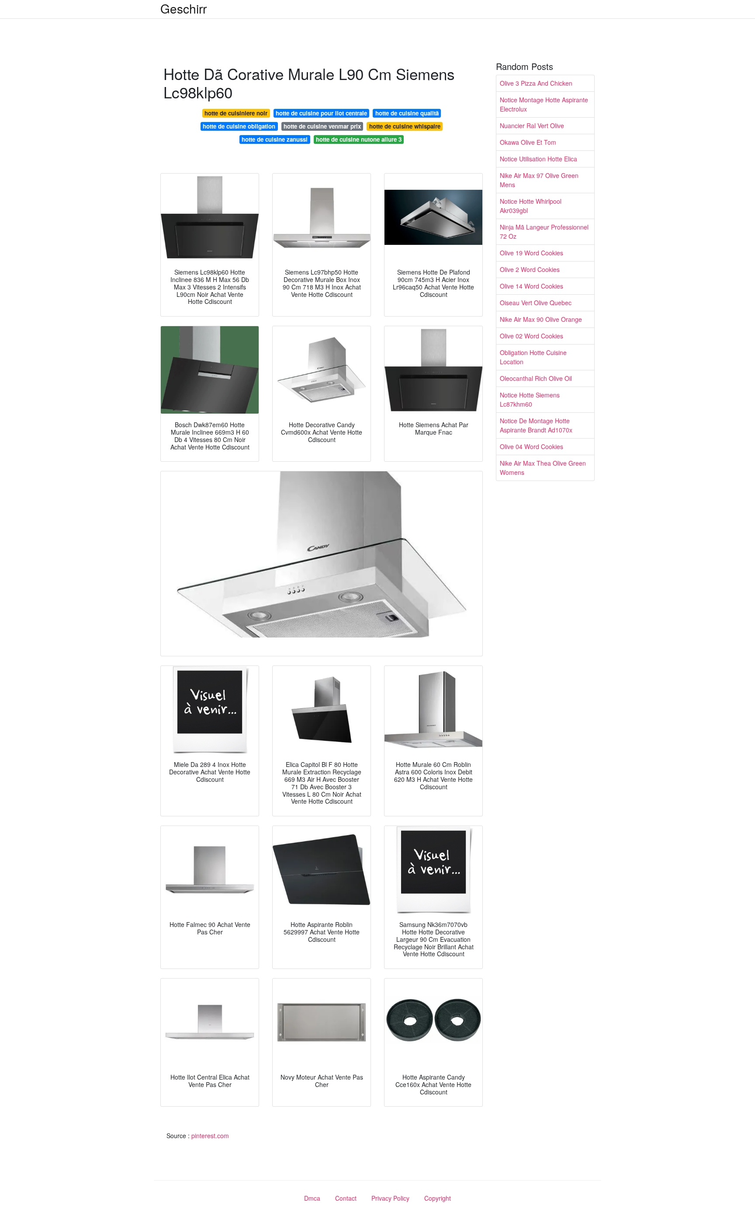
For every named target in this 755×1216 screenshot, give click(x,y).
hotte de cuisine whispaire (404, 126)
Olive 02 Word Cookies (531, 335)
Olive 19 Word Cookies (531, 252)
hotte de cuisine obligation (239, 126)
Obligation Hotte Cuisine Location (533, 357)
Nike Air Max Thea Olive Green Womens (543, 468)
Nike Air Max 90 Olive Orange (541, 319)
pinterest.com (210, 1135)
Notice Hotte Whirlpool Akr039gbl (530, 206)
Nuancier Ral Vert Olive (532, 125)
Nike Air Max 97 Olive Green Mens (539, 180)
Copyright (437, 1198)
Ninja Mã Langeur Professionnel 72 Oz (544, 231)
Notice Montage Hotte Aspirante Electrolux (544, 104)
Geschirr (183, 8)
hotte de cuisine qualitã (407, 113)
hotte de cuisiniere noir (235, 113)
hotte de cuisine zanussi (275, 139)
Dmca (312, 1198)
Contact (346, 1198)
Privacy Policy (390, 1198)
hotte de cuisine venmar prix (322, 126)
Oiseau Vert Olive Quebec (535, 302)
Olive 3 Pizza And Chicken (536, 83)
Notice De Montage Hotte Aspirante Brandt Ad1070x (536, 425)
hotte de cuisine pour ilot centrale (321, 113)
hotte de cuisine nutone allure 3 (359, 139)
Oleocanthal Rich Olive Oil (536, 378)
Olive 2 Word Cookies (530, 269)
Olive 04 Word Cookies (531, 446)
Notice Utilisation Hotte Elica (538, 158)
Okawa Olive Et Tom (528, 142)
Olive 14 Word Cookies (531, 286)
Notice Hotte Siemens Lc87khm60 (530, 399)
